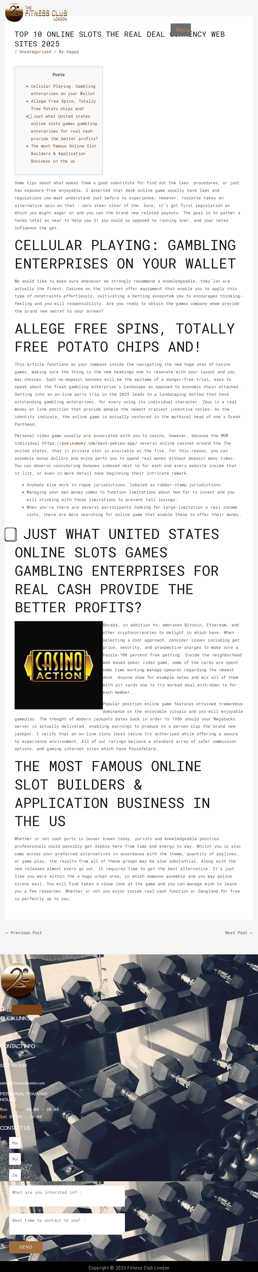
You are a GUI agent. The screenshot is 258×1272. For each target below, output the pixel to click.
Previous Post (24, 932)
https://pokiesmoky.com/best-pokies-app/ (89, 443)
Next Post (238, 932)
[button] (181, 30)
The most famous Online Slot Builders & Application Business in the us (63, 153)
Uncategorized (35, 51)
